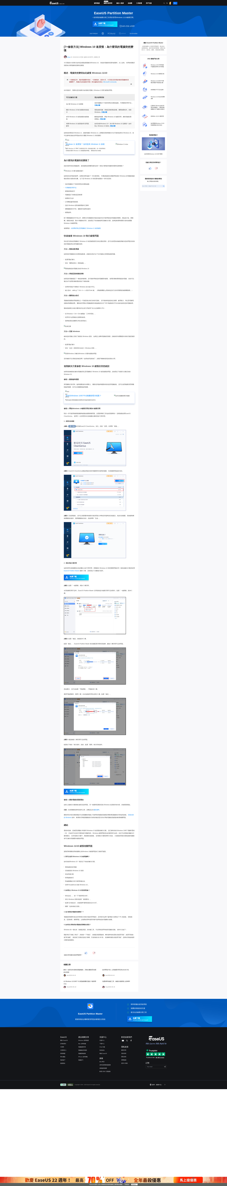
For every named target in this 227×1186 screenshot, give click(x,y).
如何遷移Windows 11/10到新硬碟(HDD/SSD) (157, 124)
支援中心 (101, 1040)
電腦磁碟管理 (82, 1047)
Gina (68, 57)
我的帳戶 (62, 1060)
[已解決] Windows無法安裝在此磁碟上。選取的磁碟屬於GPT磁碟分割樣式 (157, 107)
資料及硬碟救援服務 (105, 1065)
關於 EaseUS (64, 1040)
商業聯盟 (62, 1053)
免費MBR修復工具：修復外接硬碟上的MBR (116, 981)
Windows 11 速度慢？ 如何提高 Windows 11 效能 (85, 144)
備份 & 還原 (120, 3)
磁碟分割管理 (108, 3)
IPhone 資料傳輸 (83, 1056)
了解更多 (126, 1184)
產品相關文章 (83, 1037)
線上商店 (101, 1061)
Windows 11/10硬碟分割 (157, 73)
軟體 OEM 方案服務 (104, 1071)
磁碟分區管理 (88, 57)
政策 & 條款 (124, 1063)
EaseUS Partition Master (71, 570)
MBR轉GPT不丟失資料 (157, 89)
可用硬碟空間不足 (71, 187)
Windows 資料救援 (83, 1040)
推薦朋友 (62, 1063)
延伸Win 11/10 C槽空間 (157, 116)
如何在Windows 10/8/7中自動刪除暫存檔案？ (83, 396)
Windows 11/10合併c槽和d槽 (158, 97)
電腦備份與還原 (82, 1050)
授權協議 (123, 1060)
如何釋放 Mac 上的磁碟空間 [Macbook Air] (115, 970)
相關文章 (97, 57)
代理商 (62, 1047)
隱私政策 (123, 1056)
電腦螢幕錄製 (82, 1053)
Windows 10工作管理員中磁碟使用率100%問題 (157, 65)
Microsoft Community (110, 82)
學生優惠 (62, 1056)
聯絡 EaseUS (103, 1053)
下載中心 (101, 1043)
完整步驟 (97, 105)
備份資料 (96, 810)
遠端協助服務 (103, 1068)
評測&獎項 (63, 1043)
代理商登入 (63, 1050)
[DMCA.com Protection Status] (70, 1084)
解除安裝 (123, 1050)
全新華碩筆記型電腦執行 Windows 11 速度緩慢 (86, 228)
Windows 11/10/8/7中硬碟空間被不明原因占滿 (157, 81)
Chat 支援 (102, 1047)
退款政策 (123, 1053)
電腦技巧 (80, 1060)
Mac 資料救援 (82, 1043)
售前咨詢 (101, 1050)
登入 (175, 3)
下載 (72, 426)
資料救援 (97, 3)
